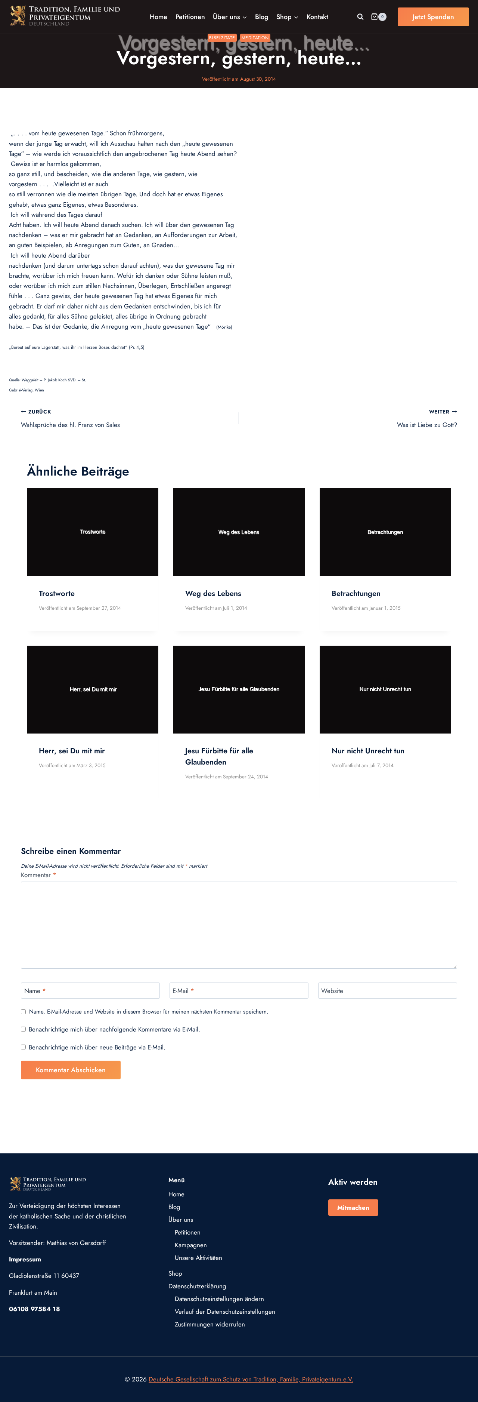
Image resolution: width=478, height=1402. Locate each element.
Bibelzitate (222, 37)
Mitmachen (353, 1207)
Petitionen (190, 17)
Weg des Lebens (213, 593)
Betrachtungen (356, 593)
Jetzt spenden (433, 17)
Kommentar (38, 875)
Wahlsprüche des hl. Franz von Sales (70, 418)
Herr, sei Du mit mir (72, 750)
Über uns (180, 1219)
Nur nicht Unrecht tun (368, 750)
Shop (175, 1273)
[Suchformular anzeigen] (360, 17)
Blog (262, 17)
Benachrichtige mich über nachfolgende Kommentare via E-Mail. (114, 1029)
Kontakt (317, 17)
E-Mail (183, 991)
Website (332, 991)
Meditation (255, 37)
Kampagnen (191, 1244)
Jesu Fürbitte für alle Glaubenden (219, 756)
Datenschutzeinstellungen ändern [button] (219, 1298)
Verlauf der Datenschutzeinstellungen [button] (225, 1311)
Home (158, 17)
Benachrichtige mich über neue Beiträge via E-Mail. (97, 1047)
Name (35, 991)
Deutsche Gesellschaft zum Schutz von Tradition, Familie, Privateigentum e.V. (251, 1379)
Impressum (25, 1259)
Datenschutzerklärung (197, 1286)
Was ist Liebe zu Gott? (427, 418)
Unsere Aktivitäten (198, 1257)
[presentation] (92, 532)
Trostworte (57, 593)
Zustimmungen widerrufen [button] (210, 1324)
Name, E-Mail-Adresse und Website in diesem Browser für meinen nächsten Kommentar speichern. (149, 1012)
